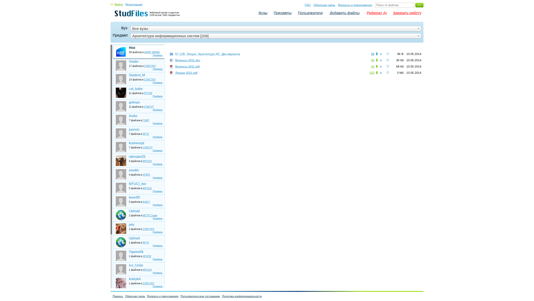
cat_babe (136, 89)
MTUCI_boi (137, 184)
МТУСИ (147, 161)
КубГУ (146, 201)
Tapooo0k (136, 252)
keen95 (134, 197)
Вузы (263, 13)
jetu (131, 224)
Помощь (118, 296)
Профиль (157, 55)
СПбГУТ (149, 106)
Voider (134, 61)
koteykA (135, 279)
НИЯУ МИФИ (152, 52)
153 (371, 72)
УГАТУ (146, 174)
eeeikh (134, 170)
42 (372, 66)
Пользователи (310, 13)
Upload (134, 211)
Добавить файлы (345, 13)
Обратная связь (324, 5)
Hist (132, 48)
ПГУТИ (148, 93)
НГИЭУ (147, 256)
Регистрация (133, 4)
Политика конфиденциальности (242, 296)
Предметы (283, 13)
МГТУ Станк (150, 215)
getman (134, 102)
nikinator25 (137, 156)
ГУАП (146, 120)
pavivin (134, 129)
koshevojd (136, 143)
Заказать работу (407, 13)
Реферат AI (377, 13)
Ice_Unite (136, 265)
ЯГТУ (146, 134)
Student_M (137, 75)
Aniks (133, 116)
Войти (119, 4)
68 (372, 54)
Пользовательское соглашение (200, 296)
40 (372, 60)
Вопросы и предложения (355, 5)
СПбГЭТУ (150, 66)
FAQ (308, 5)
